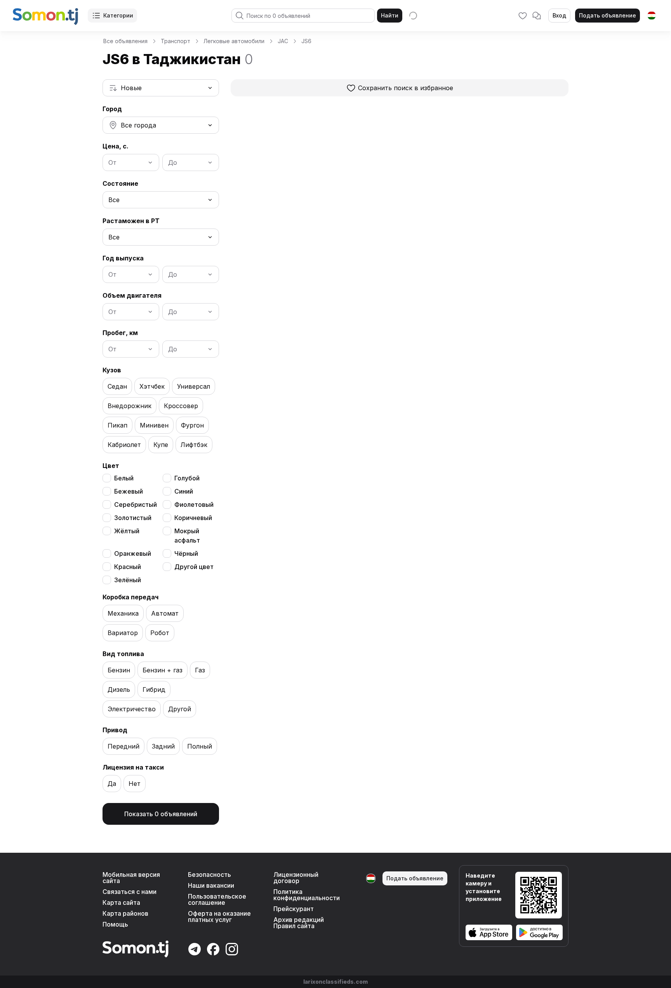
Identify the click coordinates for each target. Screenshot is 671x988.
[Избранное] (523, 16)
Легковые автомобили (233, 41)
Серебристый (135, 504)
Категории (118, 15)
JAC (283, 41)
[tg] (652, 16)
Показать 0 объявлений (160, 814)
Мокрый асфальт (187, 535)
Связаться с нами (129, 892)
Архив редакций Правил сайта (298, 922)
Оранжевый (132, 553)
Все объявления (125, 41)
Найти (389, 15)
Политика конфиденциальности (306, 895)
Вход (559, 15)
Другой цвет (194, 567)
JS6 (306, 41)
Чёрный (186, 553)
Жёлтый (126, 531)
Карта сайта (121, 902)
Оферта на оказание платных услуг (219, 916)
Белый (124, 478)
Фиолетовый (194, 504)
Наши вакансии (211, 885)
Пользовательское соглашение (217, 899)
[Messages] (537, 16)
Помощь (115, 924)
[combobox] (161, 87)
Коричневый (193, 518)
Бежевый (128, 491)
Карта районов (125, 913)
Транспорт (175, 41)
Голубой (187, 478)
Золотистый (132, 518)
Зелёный (127, 580)
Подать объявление (607, 15)
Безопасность (209, 874)
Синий (183, 491)
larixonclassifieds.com (335, 981)
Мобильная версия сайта (131, 877)
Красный (127, 567)
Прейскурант (293, 909)
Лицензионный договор (295, 877)
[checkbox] (107, 478)
